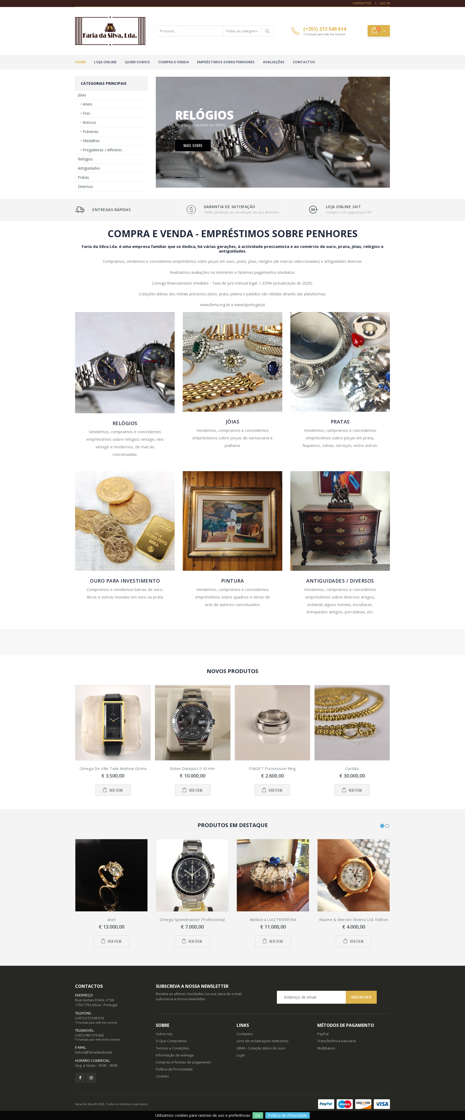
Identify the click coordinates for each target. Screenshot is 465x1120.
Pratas (83, 177)
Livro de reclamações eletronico (262, 1040)
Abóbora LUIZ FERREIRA (273, 919)
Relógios (85, 159)
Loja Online (105, 62)
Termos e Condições (172, 1048)
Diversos (85, 186)
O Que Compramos (171, 1040)
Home (80, 62)
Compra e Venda (173, 62)
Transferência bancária (336, 1040)
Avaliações (274, 62)
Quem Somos (137, 62)
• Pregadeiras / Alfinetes (101, 149)
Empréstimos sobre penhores (226, 62)
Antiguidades (89, 168)
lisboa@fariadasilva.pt (93, 1052)
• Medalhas (90, 140)
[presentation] (76, 740)
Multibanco (326, 1048)
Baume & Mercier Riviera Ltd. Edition (353, 919)
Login (241, 1055)
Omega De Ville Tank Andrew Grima (113, 768)
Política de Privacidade (287, 1115)
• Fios (85, 113)
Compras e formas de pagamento (183, 1062)
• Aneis (86, 104)
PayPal (323, 1033)
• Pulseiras (89, 131)
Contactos (362, 3)
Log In (384, 3)
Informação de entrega (174, 1055)
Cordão (352, 768)
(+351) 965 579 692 (89, 1035)
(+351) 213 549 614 (89, 1018)
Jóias (82, 94)
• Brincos (88, 122)
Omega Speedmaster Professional (192, 919)
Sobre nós (164, 1033)
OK (257, 1115)
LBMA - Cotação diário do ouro (261, 1048)
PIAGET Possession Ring (272, 768)
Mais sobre (193, 145)
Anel (111, 919)
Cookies (162, 1076)
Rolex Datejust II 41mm (192, 768)
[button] (379, 30)
